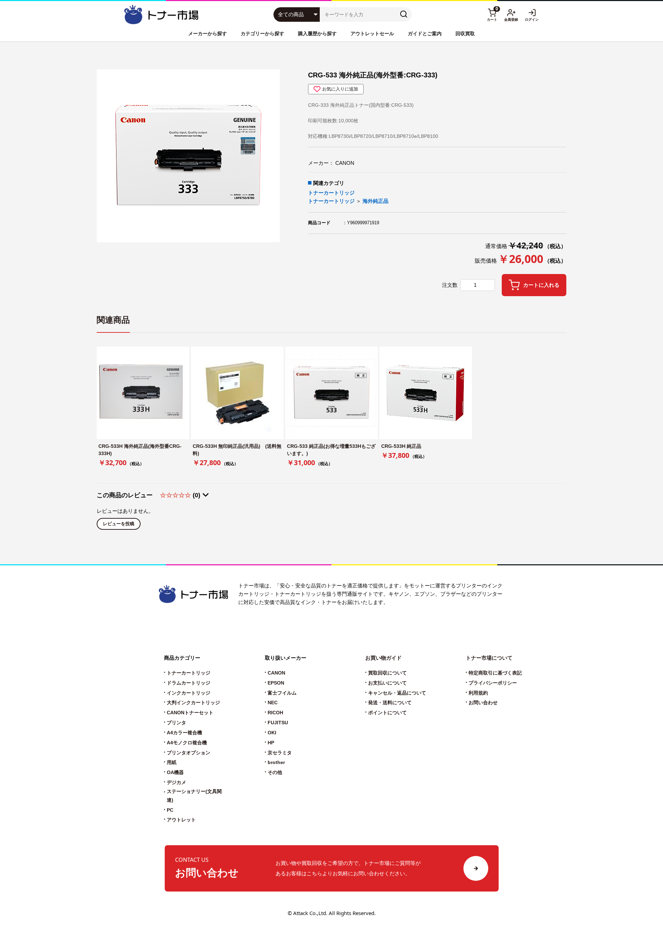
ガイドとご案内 (425, 33)
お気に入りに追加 (340, 89)
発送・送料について (390, 702)
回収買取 (465, 33)
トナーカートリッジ (331, 193)
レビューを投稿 (118, 523)
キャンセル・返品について (397, 693)
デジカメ (176, 782)
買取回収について (387, 673)
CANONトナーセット (190, 712)
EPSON (276, 683)
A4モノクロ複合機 (187, 742)
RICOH (275, 712)
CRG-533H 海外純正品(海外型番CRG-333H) (140, 449)
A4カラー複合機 (184, 732)
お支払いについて (387, 683)
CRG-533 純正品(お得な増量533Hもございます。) (331, 449)
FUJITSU (278, 722)
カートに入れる (541, 285)
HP (271, 742)
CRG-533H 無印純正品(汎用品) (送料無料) (237, 449)
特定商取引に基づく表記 (495, 673)
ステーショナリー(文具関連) (194, 796)
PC (170, 810)
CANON (276, 673)
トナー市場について (489, 658)
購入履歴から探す (317, 33)
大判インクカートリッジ (193, 702)
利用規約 (478, 693)
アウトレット (181, 819)
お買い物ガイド (383, 658)
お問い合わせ (483, 702)
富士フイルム (282, 693)
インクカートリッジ (188, 693)
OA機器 (175, 772)
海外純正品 (375, 201)
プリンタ (176, 722)
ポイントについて (387, 712)
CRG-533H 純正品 (401, 446)
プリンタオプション (188, 752)
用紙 (171, 762)
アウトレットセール (372, 33)
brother (276, 762)
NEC (273, 702)
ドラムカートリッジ (188, 683)
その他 (275, 772)
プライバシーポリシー (493, 683)
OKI (272, 732)
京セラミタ (280, 752)
